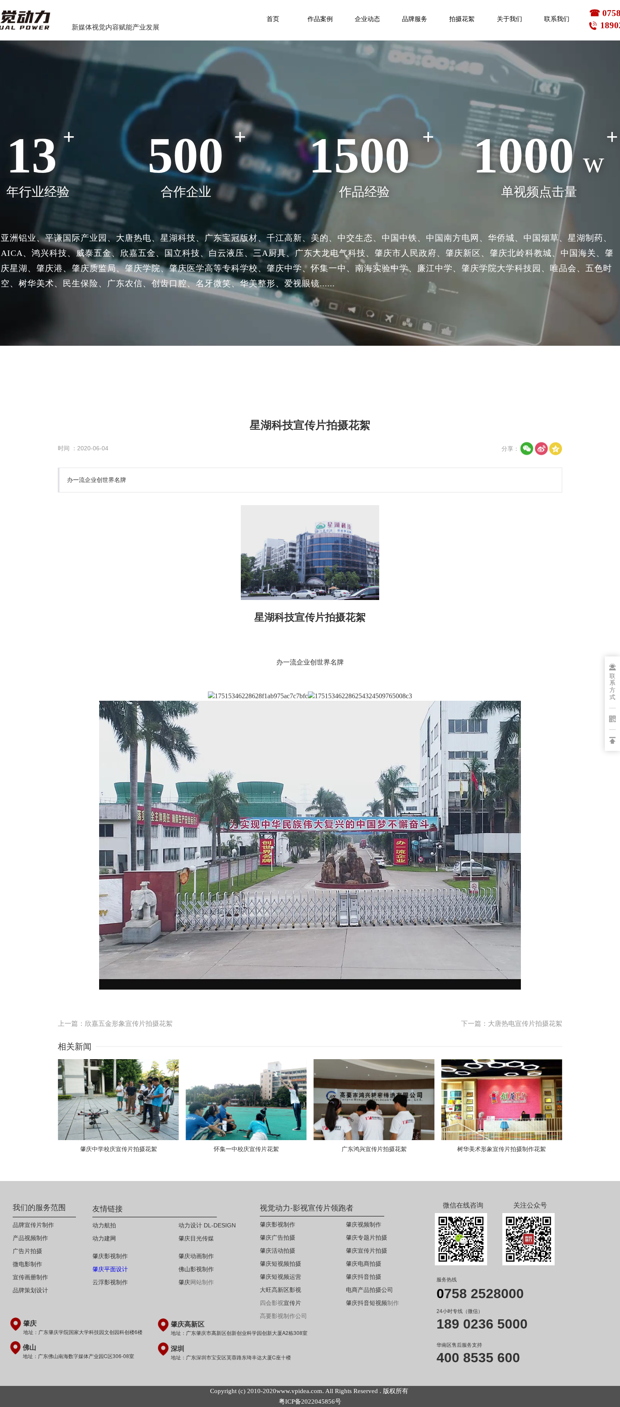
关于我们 (509, 19)
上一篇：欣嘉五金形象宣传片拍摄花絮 (115, 1023)
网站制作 (202, 1282)
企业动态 (367, 19)
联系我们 (556, 19)
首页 (273, 19)
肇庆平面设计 (110, 1269)
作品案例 (320, 19)
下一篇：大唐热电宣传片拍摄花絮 (511, 1023)
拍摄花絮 (461, 19)
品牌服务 (414, 19)
